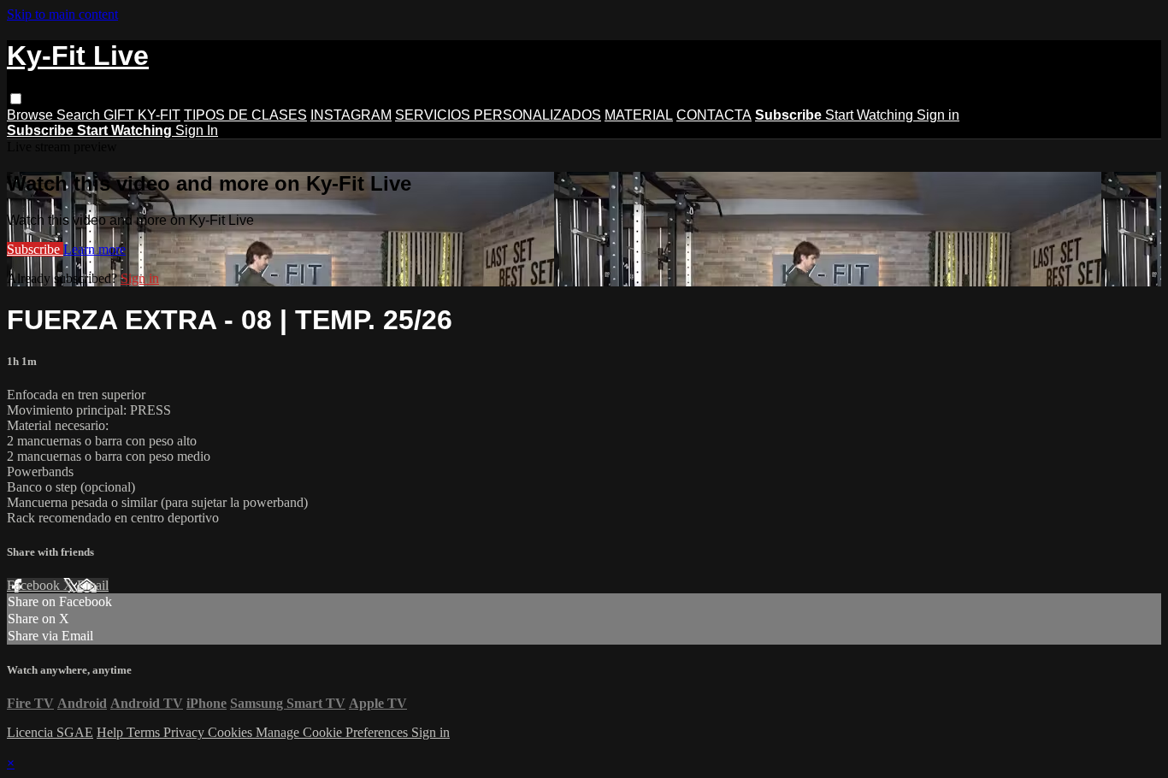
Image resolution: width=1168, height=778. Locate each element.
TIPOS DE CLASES (245, 115)
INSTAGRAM (351, 115)
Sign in (938, 115)
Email (93, 585)
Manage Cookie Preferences (333, 732)
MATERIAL (639, 115)
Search (79, 115)
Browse (31, 115)
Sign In (196, 130)
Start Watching (871, 115)
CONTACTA (714, 115)
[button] (15, 98)
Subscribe (35, 249)
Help (112, 732)
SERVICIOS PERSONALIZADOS (498, 115)
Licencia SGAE (50, 732)
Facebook (35, 585)
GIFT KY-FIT (141, 115)
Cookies (232, 732)
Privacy (185, 732)
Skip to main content (62, 14)
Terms (145, 732)
